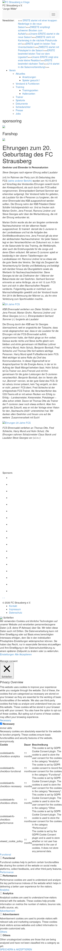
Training (20, 87)
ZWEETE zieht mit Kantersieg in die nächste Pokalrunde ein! (37, 40)
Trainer (19, 97)
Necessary (9, 723)
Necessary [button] (5, 720)
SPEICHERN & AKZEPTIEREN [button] (16, 949)
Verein (12, 70)
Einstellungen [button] (7, 654)
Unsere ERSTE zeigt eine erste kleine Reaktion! (38, 58)
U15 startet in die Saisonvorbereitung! (38, 65)
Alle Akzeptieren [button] (23, 654)
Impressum (15, 609)
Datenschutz (15, 612)
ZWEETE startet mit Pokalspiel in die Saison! (38, 48)
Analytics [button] (4, 889)
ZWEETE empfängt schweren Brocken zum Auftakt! (34, 30)
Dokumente (22, 103)
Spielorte (20, 100)
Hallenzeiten (28, 93)
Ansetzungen (29, 77)
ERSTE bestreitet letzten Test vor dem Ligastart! (36, 54)
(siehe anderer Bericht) (20, 180)
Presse (19, 110)
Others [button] (3, 931)
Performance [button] (7, 872)
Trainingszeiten (30, 90)
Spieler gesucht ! (31, 80)
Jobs (18, 113)
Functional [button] (5, 854)
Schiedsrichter (23, 107)
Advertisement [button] (7, 910)
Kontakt (13, 606)
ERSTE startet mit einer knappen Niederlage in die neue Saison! (37, 24)
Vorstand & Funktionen (28, 83)
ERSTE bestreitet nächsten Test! (35, 62)
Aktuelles (20, 73)
